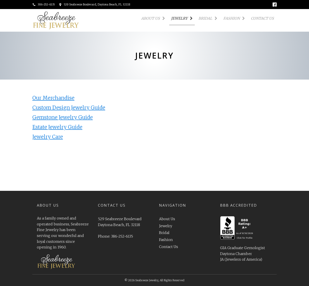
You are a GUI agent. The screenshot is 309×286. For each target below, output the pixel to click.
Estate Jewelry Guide (57, 127)
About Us (150, 18)
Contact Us (262, 18)
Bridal (205, 18)
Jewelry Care (47, 137)
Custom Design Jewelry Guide (68, 107)
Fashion (231, 18)
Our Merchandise (53, 98)
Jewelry (179, 18)
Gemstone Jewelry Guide (62, 117)
